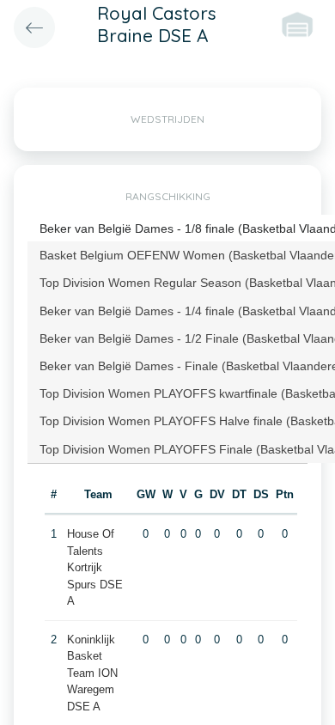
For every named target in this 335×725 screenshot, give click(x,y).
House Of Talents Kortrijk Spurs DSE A (95, 567)
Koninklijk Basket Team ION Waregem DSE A (92, 673)
